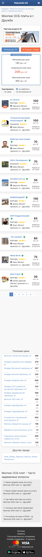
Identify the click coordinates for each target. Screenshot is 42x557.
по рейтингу (24, 89)
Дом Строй (15, 274)
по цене (7, 92)
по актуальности (23, 92)
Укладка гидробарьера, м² (15, 411)
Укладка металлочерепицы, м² (17, 374)
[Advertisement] (21, 323)
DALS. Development (19, 160)
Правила (21, 534)
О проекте (30, 539)
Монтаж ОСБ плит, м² (13, 399)
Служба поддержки (15, 539)
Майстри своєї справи (20, 139)
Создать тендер (32, 49)
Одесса (27, 456)
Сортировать (8, 89)
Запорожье (9, 459)
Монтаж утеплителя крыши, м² (17, 356)
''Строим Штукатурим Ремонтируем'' (20, 119)
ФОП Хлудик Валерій (19, 216)
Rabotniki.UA (21, 3)
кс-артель (14, 100)
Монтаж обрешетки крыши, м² (17, 424)
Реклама (21, 531)
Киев (6, 456)
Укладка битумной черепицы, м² (18, 368)
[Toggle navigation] (3, 3)
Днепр (12, 456)
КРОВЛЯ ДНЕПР (17, 197)
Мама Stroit (15, 255)
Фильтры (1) (11, 49)
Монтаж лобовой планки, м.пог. (18, 442)
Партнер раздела (11, 29)
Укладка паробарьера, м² (15, 405)
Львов (34, 456)
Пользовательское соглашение (21, 536)
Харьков (19, 456)
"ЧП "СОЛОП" (16, 237)
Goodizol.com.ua (17, 179)
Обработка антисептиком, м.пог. (18, 430)
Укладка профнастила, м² (15, 380)
